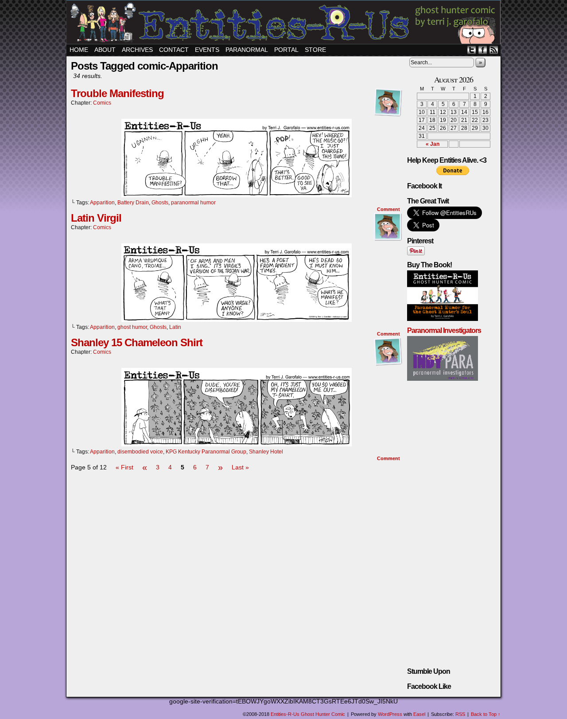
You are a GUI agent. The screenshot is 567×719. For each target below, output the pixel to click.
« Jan (432, 144)
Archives (137, 49)
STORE (315, 49)
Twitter (471, 49)
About (105, 49)
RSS (493, 49)
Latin (175, 327)
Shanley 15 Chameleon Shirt (136, 342)
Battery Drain (133, 202)
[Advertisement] (236, 500)
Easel (419, 714)
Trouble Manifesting (117, 93)
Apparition (102, 202)
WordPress (390, 714)
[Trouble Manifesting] (236, 195)
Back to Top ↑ (486, 714)
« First (124, 467)
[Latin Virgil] (236, 319)
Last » (240, 467)
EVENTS (207, 49)
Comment (389, 209)
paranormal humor (193, 202)
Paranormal (246, 49)
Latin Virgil (96, 218)
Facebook (482, 49)
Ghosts (159, 202)
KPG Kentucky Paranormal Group (206, 452)
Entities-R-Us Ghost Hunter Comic (284, 23)
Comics (102, 103)
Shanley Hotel (266, 452)
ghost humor (132, 327)
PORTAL (286, 49)
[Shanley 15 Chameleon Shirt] (236, 444)
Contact (174, 49)
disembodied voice (140, 452)
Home (79, 49)
